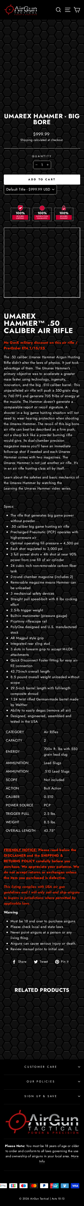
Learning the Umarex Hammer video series (37, 488)
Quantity (42, 156)
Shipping (26, 140)
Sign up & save (40, 1096)
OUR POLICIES (41, 1082)
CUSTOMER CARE (40, 1067)
